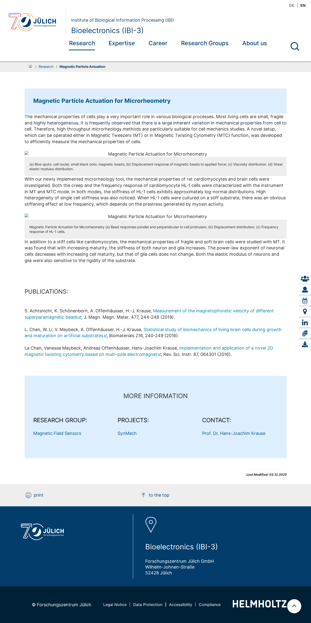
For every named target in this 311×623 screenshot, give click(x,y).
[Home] (30, 66)
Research (82, 43)
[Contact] (305, 278)
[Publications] (305, 333)
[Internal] (305, 344)
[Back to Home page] (35, 22)
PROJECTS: (133, 420)
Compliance (210, 604)
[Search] (295, 46)
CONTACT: (216, 420)
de (291, 5)
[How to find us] (305, 311)
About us (254, 43)
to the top (159, 495)
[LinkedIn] (305, 322)
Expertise (122, 43)
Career (157, 43)
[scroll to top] (294, 606)
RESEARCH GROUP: (60, 420)
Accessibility (180, 604)
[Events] (305, 300)
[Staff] (305, 289)
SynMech (127, 433)
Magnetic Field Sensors (57, 433)
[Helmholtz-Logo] (259, 605)
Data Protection (147, 604)
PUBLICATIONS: (46, 291)
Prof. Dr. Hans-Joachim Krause (233, 433)
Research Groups (205, 43)
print (38, 495)
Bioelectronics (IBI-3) (107, 30)
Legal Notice (115, 604)
